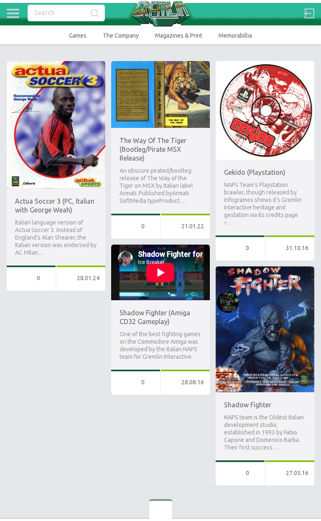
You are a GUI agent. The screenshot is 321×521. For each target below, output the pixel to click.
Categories (12, 13)
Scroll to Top (295, 493)
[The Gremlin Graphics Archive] (160, 13)
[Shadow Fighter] (265, 270)
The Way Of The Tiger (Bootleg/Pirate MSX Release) (153, 149)
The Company (121, 35)
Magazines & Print (178, 35)
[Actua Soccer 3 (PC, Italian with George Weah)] (56, 65)
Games (78, 35)
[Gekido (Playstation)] (265, 65)
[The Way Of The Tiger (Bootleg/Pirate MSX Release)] (160, 65)
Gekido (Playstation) (254, 172)
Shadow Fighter (247, 405)
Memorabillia (235, 35)
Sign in (309, 13)
